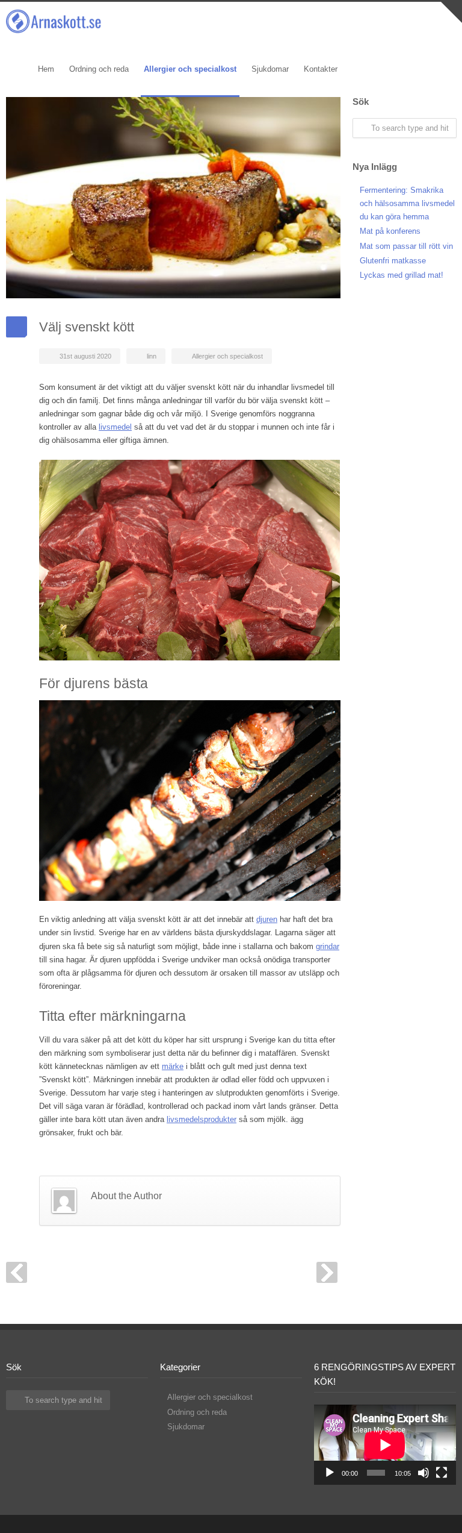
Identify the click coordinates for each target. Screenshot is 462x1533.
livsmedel (115, 426)
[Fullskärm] (442, 1473)
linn (151, 356)
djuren (266, 919)
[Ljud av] (423, 1473)
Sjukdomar (186, 1426)
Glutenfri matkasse (393, 260)
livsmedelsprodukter (201, 1119)
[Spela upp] (330, 1473)
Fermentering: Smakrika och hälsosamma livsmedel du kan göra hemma (407, 203)
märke (172, 1066)
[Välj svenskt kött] (173, 197)
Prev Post (16, 1272)
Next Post (326, 1272)
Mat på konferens (390, 231)
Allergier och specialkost (227, 356)
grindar (327, 946)
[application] (385, 1445)
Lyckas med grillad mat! (401, 275)
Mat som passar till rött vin (406, 246)
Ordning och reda (197, 1412)
